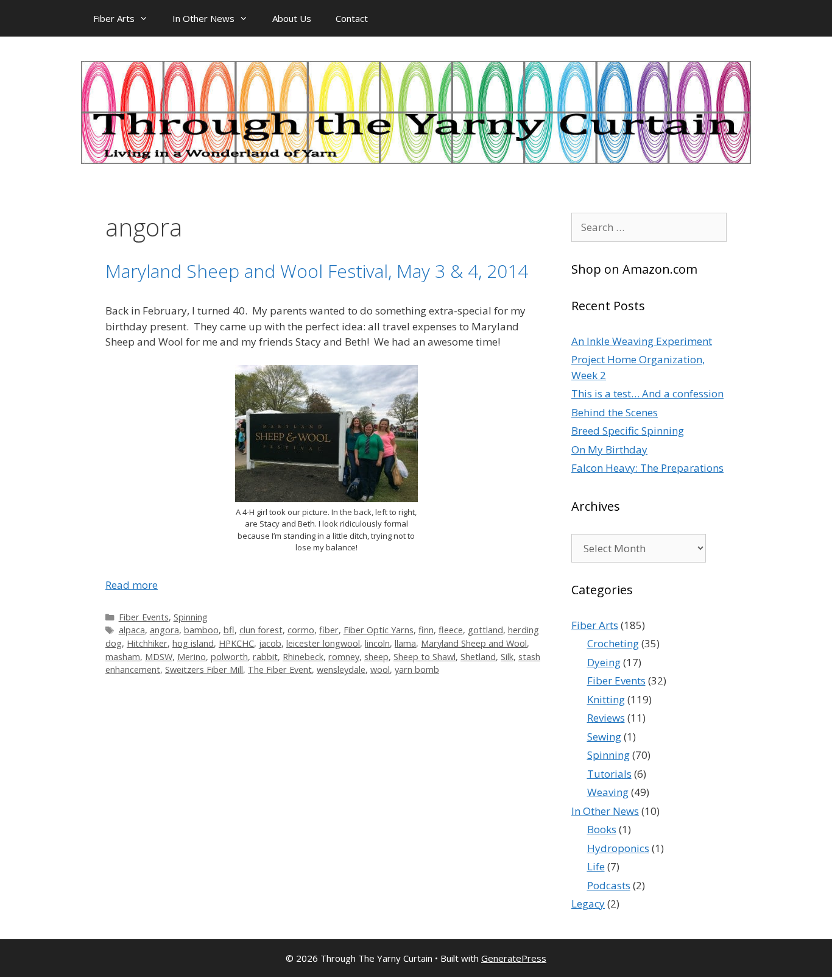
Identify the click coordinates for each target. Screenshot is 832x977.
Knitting (606, 699)
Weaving (608, 792)
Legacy (588, 904)
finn (426, 630)
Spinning (191, 617)
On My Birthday (609, 449)
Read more (131, 585)
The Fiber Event (280, 669)
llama (405, 643)
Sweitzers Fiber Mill (204, 669)
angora (164, 630)
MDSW (158, 657)
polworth (229, 657)
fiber (329, 630)
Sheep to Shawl (424, 657)
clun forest (261, 630)
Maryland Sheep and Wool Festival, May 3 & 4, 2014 (316, 270)
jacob (270, 643)
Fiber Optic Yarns (379, 630)
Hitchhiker (147, 643)
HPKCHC (236, 643)
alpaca (132, 630)
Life (596, 866)
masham (122, 657)
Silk (507, 657)
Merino (191, 657)
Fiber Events (144, 617)
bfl (229, 630)
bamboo (201, 630)
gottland (485, 630)
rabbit (265, 657)
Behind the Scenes (614, 412)
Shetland (478, 657)
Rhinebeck (303, 657)
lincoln (377, 643)
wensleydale (341, 669)
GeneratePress (513, 958)
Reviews (606, 718)
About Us (291, 18)
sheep (376, 657)
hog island (193, 643)
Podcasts (608, 885)
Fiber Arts (114, 18)
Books (601, 829)
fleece (451, 630)
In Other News (203, 18)
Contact (352, 18)
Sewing (604, 737)
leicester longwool (323, 643)
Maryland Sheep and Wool (474, 643)
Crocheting (613, 643)
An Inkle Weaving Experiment (641, 341)
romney (343, 657)
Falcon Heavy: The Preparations (647, 468)
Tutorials (609, 774)
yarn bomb (417, 669)
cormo (300, 630)
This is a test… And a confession (647, 393)
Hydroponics (618, 848)
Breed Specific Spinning (627, 431)
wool (380, 669)
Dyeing (604, 662)
